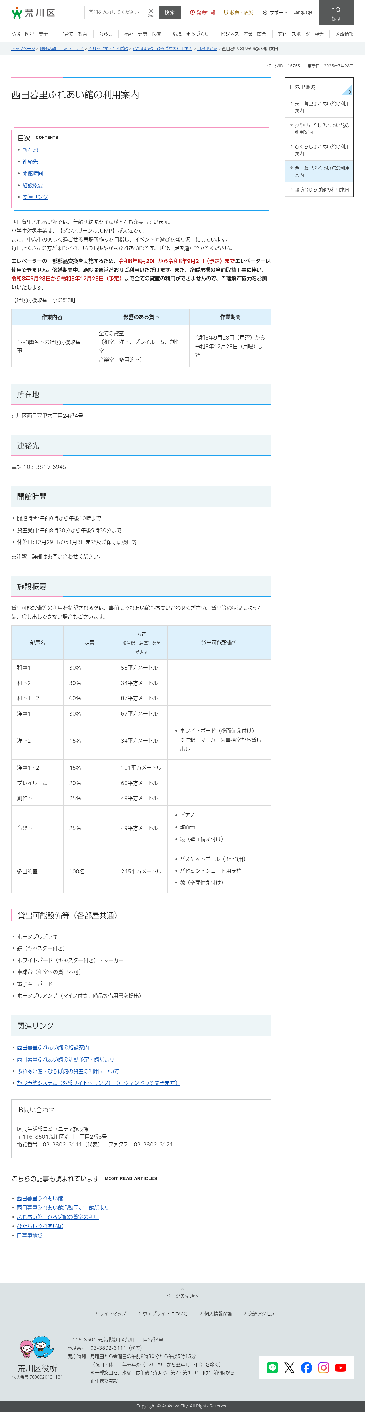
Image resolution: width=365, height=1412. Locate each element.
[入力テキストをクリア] (151, 12)
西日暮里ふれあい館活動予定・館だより (63, 1207)
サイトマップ (113, 1313)
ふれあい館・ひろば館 (108, 49)
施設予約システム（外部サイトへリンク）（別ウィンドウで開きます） (98, 1083)
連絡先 (30, 161)
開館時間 (33, 173)
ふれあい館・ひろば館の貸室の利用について (68, 1071)
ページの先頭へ (182, 1296)
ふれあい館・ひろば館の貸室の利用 (58, 1217)
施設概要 (33, 185)
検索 (170, 12)
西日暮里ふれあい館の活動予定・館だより (66, 1059)
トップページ (23, 49)
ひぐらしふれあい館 (40, 1226)
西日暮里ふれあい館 (40, 1198)
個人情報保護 (218, 1313)
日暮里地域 (207, 49)
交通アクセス (261, 1313)
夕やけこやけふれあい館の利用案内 (322, 128)
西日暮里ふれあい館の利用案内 (322, 171)
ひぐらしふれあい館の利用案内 (322, 150)
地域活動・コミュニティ (62, 49)
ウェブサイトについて (165, 1313)
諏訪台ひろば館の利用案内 (322, 189)
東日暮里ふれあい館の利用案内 (322, 107)
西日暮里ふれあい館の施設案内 (53, 1047)
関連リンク (35, 197)
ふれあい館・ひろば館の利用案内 (162, 49)
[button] (203, 12)
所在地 (30, 149)
